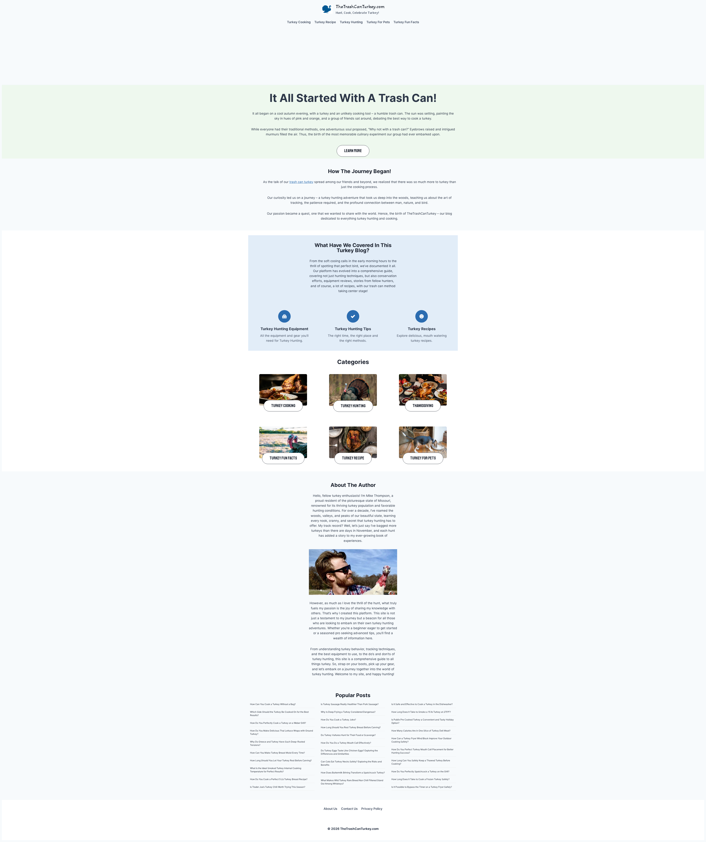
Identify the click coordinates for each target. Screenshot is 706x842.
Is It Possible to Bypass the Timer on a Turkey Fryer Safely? (421, 787)
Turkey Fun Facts (406, 22)
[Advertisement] (353, 57)
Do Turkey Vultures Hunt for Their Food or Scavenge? (348, 735)
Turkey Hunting (351, 22)
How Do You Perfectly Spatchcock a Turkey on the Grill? (420, 771)
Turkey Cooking (299, 22)
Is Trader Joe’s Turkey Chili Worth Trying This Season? (277, 787)
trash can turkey (301, 182)
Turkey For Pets (378, 22)
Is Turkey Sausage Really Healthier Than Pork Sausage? (350, 704)
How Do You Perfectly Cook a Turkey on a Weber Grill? (278, 723)
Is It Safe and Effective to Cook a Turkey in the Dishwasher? (422, 704)
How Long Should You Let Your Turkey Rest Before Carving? (281, 760)
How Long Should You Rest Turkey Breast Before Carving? (351, 727)
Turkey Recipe (325, 22)
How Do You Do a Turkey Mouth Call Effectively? (346, 742)
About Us (330, 809)
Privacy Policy (371, 809)
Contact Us (349, 809)
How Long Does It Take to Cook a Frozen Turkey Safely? (420, 779)
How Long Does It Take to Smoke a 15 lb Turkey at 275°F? (421, 711)
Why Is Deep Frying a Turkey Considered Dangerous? (348, 711)
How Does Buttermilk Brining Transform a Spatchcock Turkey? (353, 772)
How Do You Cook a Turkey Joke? (338, 719)
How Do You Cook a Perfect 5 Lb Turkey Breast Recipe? (278, 779)
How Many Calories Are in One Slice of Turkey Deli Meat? (420, 730)
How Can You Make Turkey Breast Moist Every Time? (277, 752)
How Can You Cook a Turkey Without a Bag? (273, 704)
